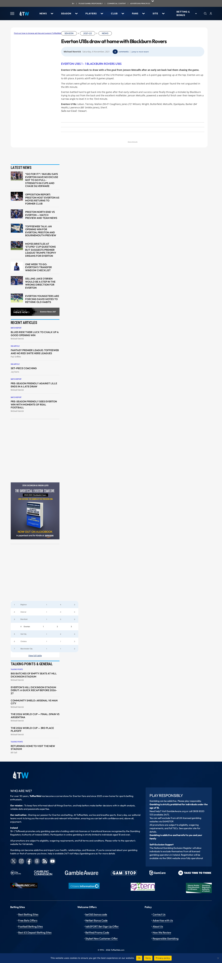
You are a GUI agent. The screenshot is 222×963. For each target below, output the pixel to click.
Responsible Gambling (165, 938)
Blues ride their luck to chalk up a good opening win (35, 334)
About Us (158, 926)
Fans (135, 13)
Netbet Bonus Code (96, 920)
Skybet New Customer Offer (101, 938)
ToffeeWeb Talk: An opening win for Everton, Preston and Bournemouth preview (40, 231)
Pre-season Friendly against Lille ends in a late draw (34, 385)
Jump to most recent (140, 52)
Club (114, 13)
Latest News (21, 167)
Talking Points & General (32, 664)
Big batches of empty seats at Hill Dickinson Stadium (34, 675)
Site (155, 13)
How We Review (162, 932)
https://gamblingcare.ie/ (86, 853)
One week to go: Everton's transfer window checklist (38, 267)
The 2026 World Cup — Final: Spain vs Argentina (35, 716)
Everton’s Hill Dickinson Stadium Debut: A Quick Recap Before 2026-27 (34, 690)
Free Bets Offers (27, 920)
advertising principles (140, 3)
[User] (211, 13)
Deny (148, 958)
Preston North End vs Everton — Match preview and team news (41, 215)
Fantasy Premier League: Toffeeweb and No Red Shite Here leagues (35, 352)
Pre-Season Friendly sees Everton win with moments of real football (34, 404)
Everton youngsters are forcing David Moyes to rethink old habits (42, 299)
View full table (35, 655)
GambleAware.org (176, 811)
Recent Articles (24, 323)
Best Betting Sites (28, 914)
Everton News (46, 312)
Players (91, 13)
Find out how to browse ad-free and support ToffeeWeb (37, 33)
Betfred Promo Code (97, 932)
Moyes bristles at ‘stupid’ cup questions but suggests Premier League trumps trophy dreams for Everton (40, 249)
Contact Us (159, 914)
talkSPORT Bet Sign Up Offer (102, 926)
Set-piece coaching (24, 368)
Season (66, 13)
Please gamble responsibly (91, 3)
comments (124, 51)
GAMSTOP (167, 821)
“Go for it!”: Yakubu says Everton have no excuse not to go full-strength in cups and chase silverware (41, 180)
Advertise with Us (163, 920)
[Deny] (218, 958)
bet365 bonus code (96, 914)
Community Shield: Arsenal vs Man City (34, 702)
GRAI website (173, 858)
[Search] (205, 13)
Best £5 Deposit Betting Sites (35, 932)
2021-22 (87, 33)
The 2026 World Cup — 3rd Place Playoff (32, 729)
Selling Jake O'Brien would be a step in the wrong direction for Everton (40, 283)
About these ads (132, 142)
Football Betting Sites (30, 926)
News (43, 13)
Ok (139, 958)
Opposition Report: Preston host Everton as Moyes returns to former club (42, 199)
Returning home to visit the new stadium (33, 748)
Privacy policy (163, 958)
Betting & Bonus (183, 13)
